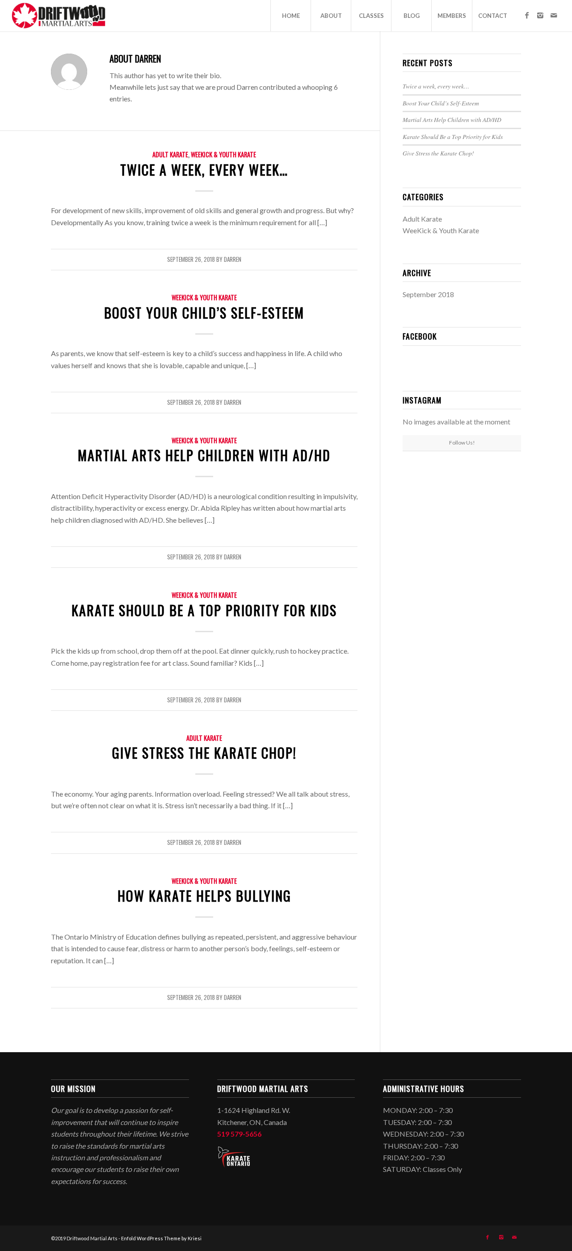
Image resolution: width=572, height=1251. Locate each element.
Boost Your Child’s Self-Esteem (204, 312)
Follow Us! (462, 442)
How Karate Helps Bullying (204, 896)
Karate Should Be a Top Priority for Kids (204, 610)
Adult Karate (170, 154)
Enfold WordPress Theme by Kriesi (161, 1238)
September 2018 (428, 294)
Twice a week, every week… (204, 170)
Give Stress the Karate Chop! (204, 753)
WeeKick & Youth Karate (223, 154)
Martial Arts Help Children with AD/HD (204, 455)
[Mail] (553, 15)
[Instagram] (540, 15)
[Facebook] (527, 15)
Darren (232, 259)
